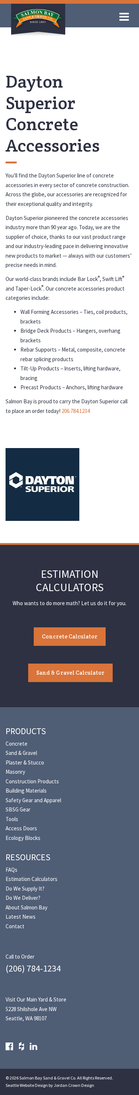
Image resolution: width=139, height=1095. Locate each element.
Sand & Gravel (21, 752)
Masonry (15, 771)
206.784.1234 (76, 410)
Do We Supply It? (25, 888)
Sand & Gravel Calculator (70, 672)
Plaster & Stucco (25, 762)
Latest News (21, 916)
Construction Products (32, 781)
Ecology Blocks (23, 837)
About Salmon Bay (26, 907)
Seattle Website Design (27, 1085)
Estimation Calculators (31, 878)
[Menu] (126, 18)
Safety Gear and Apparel (33, 800)
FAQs (11, 869)
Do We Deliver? (23, 897)
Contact (15, 926)
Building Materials (26, 790)
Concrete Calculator (69, 636)
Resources (28, 857)
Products (26, 731)
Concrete (16, 743)
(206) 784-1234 (33, 968)
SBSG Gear (18, 809)
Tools (12, 819)
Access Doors (21, 828)
